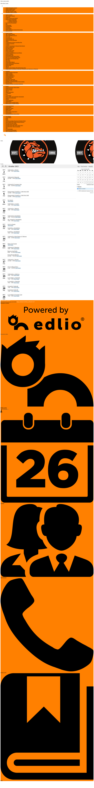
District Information (10, 92)
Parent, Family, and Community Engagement (15, 96)
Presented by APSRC (5, 303)
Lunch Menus (8, 95)
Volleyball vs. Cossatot (13, 203)
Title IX (7, 66)
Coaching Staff (9, 78)
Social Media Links (9, 77)
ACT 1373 (8, 36)
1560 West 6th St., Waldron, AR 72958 (8, 301)
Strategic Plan (8, 65)
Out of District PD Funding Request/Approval (15, 122)
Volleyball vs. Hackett (13, 170)
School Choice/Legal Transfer (12, 18)
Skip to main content (5, 1)
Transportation (8, 28)
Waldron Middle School (10, 9)
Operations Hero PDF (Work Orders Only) (14, 125)
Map (6, 24)
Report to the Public (12, 251)
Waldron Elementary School (11, 7)
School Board (8, 25)
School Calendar (9, 14)
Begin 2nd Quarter (12, 243)
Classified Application (12, 21)
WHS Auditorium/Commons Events (86, 190)
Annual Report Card (10, 39)
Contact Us (8, 17)
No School (10, 200)
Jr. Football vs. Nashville (14, 277)
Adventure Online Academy (11, 12)
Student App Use (9, 88)
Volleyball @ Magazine (13, 247)
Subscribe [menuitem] (91, 166)
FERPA (7, 99)
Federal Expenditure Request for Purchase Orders (16, 120)
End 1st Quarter (11, 224)
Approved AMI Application (11, 40)
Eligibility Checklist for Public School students (15, 81)
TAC (7, 127)
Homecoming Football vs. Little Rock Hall (18, 191)
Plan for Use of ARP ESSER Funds (13, 57)
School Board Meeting (13, 254)
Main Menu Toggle (4, 3)
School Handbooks (9, 100)
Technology (8, 27)
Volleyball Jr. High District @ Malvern (17, 236)
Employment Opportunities (11, 19)
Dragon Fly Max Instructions (11, 80)
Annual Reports (9, 37)
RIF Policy (8, 59)
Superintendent (9, 26)
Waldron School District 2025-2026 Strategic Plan (16, 67)
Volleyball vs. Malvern (13, 208)
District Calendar (82, 188)
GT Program (8, 93)
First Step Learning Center (11, 11)
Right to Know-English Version (12, 102)
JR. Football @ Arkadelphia (14, 219)
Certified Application (12, 20)
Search (4, 136)
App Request (8, 116)
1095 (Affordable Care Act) (11, 35)
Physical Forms (9, 82)
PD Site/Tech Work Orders (11, 123)
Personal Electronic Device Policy (12, 56)
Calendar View (90, 184)
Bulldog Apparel (9, 73)
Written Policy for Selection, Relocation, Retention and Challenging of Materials (22, 69)
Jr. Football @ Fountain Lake (15, 294)
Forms (7, 119)
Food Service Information (11, 97)
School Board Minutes (10, 62)
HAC (7, 94)
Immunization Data (9, 55)
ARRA (7, 41)
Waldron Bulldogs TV (10, 75)
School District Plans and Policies (12, 63)
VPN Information (9, 129)
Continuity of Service (10, 43)
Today (78, 184)
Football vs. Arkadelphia (14, 228)
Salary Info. (8, 60)
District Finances (9, 49)
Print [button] (78, 166)
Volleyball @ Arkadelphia (14, 216)
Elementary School (9, 108)
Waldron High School (10, 10)
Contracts (7, 44)
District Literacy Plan (10, 50)
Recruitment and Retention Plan (12, 58)
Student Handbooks (10, 64)
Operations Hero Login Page (11, 124)
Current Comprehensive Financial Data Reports (15, 45)
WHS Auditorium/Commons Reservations (14, 29)
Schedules (8, 71)
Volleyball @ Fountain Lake (15, 184)
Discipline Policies (9, 48)
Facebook (1, 410)
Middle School (9, 109)
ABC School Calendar (10, 15)
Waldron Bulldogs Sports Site (12, 72)
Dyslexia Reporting (9, 51)
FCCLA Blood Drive (13, 266)
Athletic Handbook (9, 74)
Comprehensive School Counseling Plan (14, 42)
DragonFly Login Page (10, 79)
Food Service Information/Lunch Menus (14, 52)
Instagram (1, 412)
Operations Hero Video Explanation (13, 126)
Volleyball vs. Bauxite (13, 259)
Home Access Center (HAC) (11, 111)
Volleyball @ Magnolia (13, 177)
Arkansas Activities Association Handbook (14, 84)
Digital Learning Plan (10, 47)
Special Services (9, 30)
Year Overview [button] (84, 166)
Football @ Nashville (13, 286)
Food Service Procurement (11, 22)
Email (7, 118)
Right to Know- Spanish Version (12, 103)
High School (8, 110)
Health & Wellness (9, 54)
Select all (91, 192)
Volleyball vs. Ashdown (13, 274)
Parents (7, 86)
